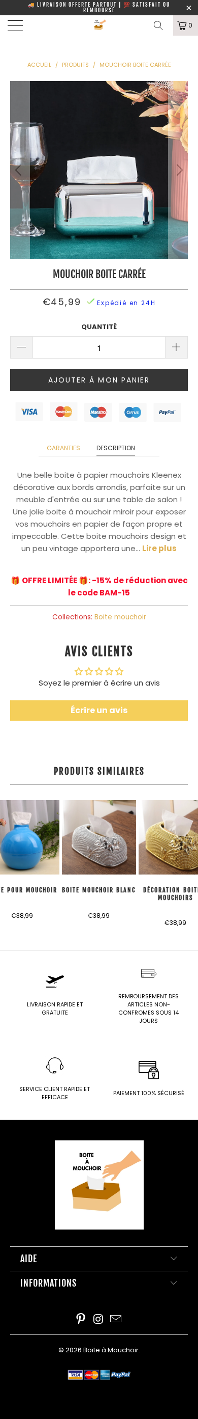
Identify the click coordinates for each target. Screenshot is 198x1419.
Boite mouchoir (120, 617)
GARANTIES (63, 448)
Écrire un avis (99, 710)
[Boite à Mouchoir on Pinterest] (80, 1320)
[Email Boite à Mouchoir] (116, 1320)
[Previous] (20, 170)
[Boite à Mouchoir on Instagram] (98, 1320)
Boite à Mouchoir (111, 1350)
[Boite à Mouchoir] (99, 25)
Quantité (99, 327)
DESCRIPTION (115, 448)
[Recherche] (162, 25)
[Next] (178, 170)
